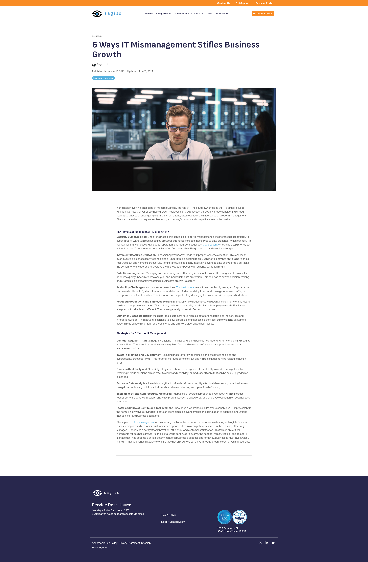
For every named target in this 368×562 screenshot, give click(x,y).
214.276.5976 (168, 515)
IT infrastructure (185, 287)
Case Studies (221, 13)
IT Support (148, 13)
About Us (198, 13)
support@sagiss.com (173, 521)
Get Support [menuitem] (243, 3)
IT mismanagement (144, 422)
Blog (210, 13)
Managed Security (183, 13)
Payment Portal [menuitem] (264, 3)
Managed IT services (103, 78)
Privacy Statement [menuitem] (129, 542)
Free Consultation (262, 14)
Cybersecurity (211, 244)
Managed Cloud (163, 13)
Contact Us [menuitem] (223, 3)
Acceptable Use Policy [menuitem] (104, 542)
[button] (260, 543)
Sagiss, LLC (102, 64)
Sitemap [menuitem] (146, 542)
